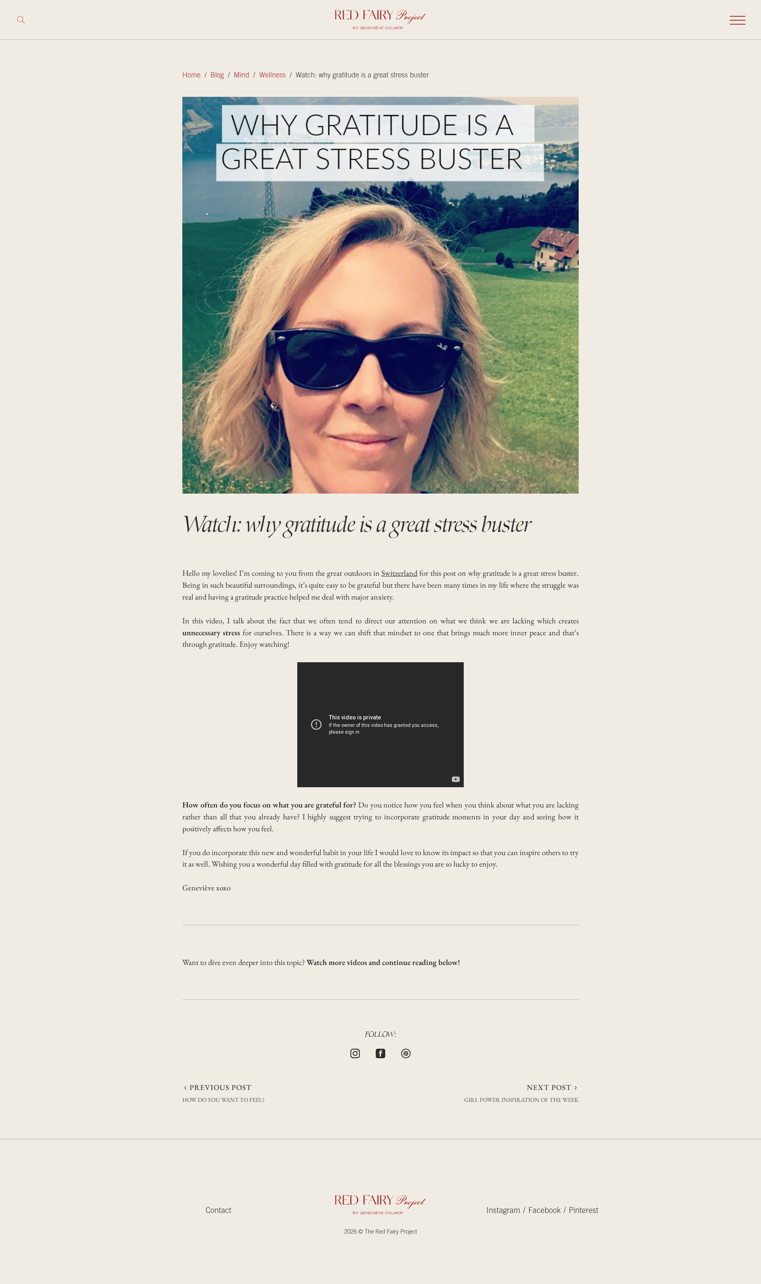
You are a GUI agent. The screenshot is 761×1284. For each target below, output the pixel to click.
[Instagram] (355, 1053)
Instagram (503, 1211)
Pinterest (583, 1211)
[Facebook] (380, 1053)
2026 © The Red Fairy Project (380, 1232)
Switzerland (399, 573)
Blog (217, 75)
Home (191, 75)
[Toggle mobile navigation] (738, 20)
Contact (218, 1211)
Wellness (272, 75)
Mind (241, 75)
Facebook (544, 1211)
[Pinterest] (406, 1053)
